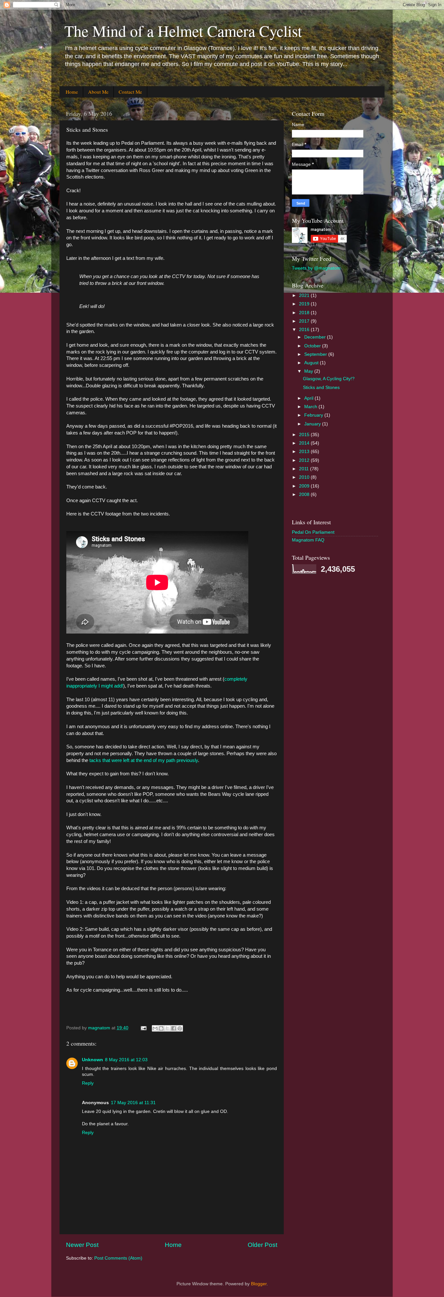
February (314, 415)
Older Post (262, 1244)
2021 (305, 295)
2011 (304, 468)
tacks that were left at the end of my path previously (143, 760)
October (313, 345)
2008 (305, 494)
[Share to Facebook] (173, 1028)
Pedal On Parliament (313, 532)
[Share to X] (167, 1028)
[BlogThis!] (161, 1028)
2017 (305, 321)
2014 (305, 443)
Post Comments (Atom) (118, 1258)
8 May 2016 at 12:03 (126, 1059)
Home (72, 91)
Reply (88, 1083)
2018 (305, 312)
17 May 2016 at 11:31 (133, 1102)
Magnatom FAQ (308, 540)
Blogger (259, 1283)
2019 (305, 303)
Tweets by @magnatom (316, 268)
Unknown (92, 1059)
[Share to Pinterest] (179, 1028)
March (311, 406)
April (309, 398)
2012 (305, 460)
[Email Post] (143, 1027)
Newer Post (82, 1244)
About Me (98, 91)
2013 (305, 451)
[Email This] (155, 1028)
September (316, 354)
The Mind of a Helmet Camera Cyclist (183, 30)
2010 (305, 477)
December (315, 337)
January (313, 423)
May (309, 371)
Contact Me (130, 91)
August (312, 362)
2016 (305, 329)
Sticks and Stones (321, 387)
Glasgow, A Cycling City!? (329, 378)
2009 (305, 486)
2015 (305, 434)
